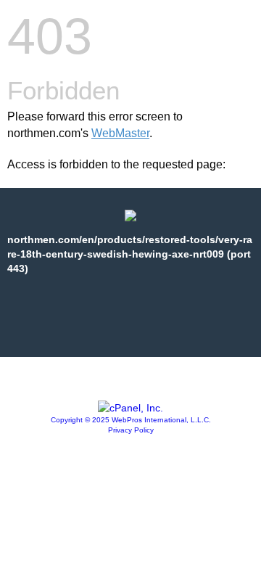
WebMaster (120, 133)
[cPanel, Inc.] (130, 408)
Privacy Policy (131, 430)
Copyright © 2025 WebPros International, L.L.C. (131, 420)
